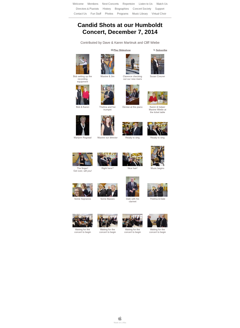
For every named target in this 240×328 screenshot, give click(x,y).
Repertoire (129, 3)
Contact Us (80, 13)
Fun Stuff (96, 13)
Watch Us (162, 3)
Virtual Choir (159, 13)
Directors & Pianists (87, 8)
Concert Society (142, 8)
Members (93, 3)
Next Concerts (110, 3)
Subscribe (161, 50)
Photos (109, 13)
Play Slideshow (122, 50)
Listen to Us (146, 3)
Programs (123, 13)
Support (159, 8)
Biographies (122, 8)
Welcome (78, 3)
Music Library (140, 13)
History (107, 8)
